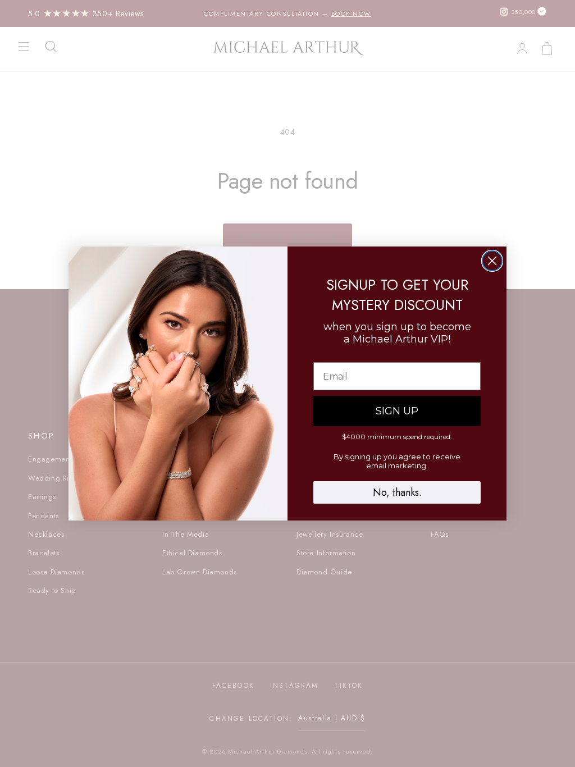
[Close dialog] (492, 261)
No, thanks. (397, 492)
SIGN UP (397, 411)
